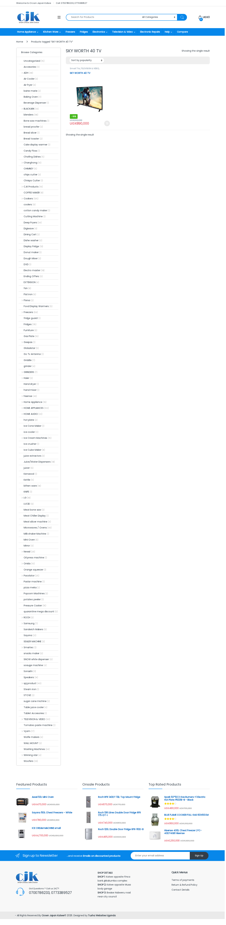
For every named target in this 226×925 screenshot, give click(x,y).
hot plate (31, 420)
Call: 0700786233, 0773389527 (71, 3)
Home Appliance (26, 31)
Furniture (30, 330)
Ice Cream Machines (37, 438)
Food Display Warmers (38, 306)
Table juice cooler (35, 707)
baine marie (32, 90)
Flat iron (30, 294)
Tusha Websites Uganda (101, 915)
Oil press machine (35, 557)
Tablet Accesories (35, 713)
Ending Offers (33, 276)
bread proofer (33, 126)
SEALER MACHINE (34, 641)
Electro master (34, 270)
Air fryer (30, 85)
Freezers (70, 31)
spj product (32, 683)
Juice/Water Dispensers (39, 461)
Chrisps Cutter (33, 180)
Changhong (32, 162)
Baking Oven (32, 96)
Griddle (29, 360)
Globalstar (31, 348)
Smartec (30, 647)
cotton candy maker (37, 210)
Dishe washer (33, 240)
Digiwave (30, 228)
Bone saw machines (36, 120)
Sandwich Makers (35, 629)
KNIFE (28, 491)
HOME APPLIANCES (36, 408)
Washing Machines (37, 749)
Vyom (29, 731)
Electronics (99, 31)
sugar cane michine (37, 701)
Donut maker (33, 252)
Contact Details (181, 889)
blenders (31, 114)
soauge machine (35, 665)
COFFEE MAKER (33, 192)
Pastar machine (34, 581)
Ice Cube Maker (34, 449)
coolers (29, 204)
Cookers (31, 198)
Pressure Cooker (35, 605)
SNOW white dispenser (38, 659)
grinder (29, 366)
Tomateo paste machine (39, 725)
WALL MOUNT (33, 743)
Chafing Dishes (34, 156)
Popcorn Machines (36, 593)
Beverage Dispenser (36, 102)
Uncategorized (34, 61)
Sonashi (30, 671)
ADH (28, 72)
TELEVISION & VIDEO (90, 68)
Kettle (29, 479)
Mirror (29, 545)
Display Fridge (33, 246)
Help (167, 31)
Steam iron (31, 689)
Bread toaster (33, 138)
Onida (29, 563)
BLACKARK (31, 108)
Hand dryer (31, 384)
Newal (29, 551)
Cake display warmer (37, 144)
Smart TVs (75, 68)
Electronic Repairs (150, 31)
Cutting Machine (34, 216)
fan (27, 288)
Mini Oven (31, 539)
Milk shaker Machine (36, 533)
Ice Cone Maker (34, 426)
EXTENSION (31, 282)
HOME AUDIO (33, 414)
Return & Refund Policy (184, 884)
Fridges (84, 31)
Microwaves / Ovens (38, 527)
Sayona (30, 635)
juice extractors (34, 455)
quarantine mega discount (41, 611)
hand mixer (31, 390)
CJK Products (33, 186)
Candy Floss (32, 150)
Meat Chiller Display (36, 515)
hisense (30, 396)
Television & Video (122, 31)
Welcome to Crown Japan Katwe (33, 3)
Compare (182, 31)
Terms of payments (183, 880)
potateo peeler (34, 599)
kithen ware (32, 485)
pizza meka (32, 587)
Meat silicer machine (37, 521)
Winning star (32, 755)
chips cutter (32, 174)
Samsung (31, 623)
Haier (28, 378)
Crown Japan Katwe (53, 915)
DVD (27, 264)
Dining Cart (32, 234)
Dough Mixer (32, 258)
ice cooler (31, 432)
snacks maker (33, 653)
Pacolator (31, 575)
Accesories (32, 66)
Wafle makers (33, 737)
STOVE (29, 695)
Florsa (28, 300)
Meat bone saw (34, 509)
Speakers (31, 677)
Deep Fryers (33, 222)
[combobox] (103, 17)
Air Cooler (31, 78)
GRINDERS (30, 372)
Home (19, 41)
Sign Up (199, 855)
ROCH (29, 617)
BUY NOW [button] (107, 123)
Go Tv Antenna (34, 354)
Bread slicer (32, 132)
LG (27, 497)
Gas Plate (31, 336)
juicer (28, 468)
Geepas (29, 342)
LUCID (29, 503)
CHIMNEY (30, 168)
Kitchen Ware (50, 31)
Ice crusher (31, 444)
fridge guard (32, 318)
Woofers (31, 761)
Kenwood (30, 473)
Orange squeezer (35, 569)
